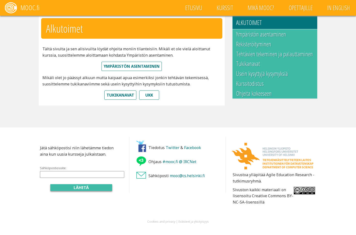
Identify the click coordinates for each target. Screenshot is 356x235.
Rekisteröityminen (253, 44)
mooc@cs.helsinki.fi (187, 175)
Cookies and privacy (161, 222)
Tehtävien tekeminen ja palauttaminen (274, 54)
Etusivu (193, 8)
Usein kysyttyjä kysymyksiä (262, 73)
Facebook (192, 147)
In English (338, 8)
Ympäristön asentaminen (261, 34)
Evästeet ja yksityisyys (193, 222)
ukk (149, 95)
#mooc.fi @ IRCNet (179, 161)
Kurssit (225, 8)
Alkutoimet (249, 22)
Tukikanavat (248, 64)
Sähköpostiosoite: (53, 168)
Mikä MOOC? (261, 8)
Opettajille (301, 8)
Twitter (172, 147)
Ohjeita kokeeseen (254, 93)
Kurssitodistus (250, 83)
